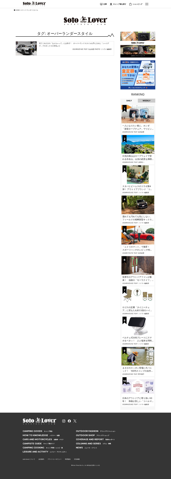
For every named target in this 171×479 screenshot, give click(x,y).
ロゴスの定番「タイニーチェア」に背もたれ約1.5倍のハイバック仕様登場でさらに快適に (137, 310)
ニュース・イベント (86, 447)
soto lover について (29, 459)
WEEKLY (147, 100)
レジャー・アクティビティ (45, 451)
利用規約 (68, 459)
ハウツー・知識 (41, 435)
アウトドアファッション (95, 431)
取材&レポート (95, 439)
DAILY (129, 100)
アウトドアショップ (92, 435)
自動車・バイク (43, 439)
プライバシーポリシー (55, 459)
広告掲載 (77, 459)
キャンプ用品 (37, 431)
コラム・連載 (93, 443)
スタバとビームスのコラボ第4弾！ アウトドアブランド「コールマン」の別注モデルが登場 (137, 189)
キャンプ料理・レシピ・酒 (43, 447)
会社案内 (41, 459)
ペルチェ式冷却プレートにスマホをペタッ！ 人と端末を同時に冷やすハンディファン (137, 340)
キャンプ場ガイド (39, 443)
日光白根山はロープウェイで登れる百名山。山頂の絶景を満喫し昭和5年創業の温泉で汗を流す (137, 159)
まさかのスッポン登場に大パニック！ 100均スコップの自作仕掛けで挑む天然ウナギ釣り (137, 371)
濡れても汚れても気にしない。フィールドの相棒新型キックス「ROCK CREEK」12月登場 (137, 219)
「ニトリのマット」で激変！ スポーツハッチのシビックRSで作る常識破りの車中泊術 (137, 250)
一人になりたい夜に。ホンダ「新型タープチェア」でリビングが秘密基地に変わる (137, 128)
